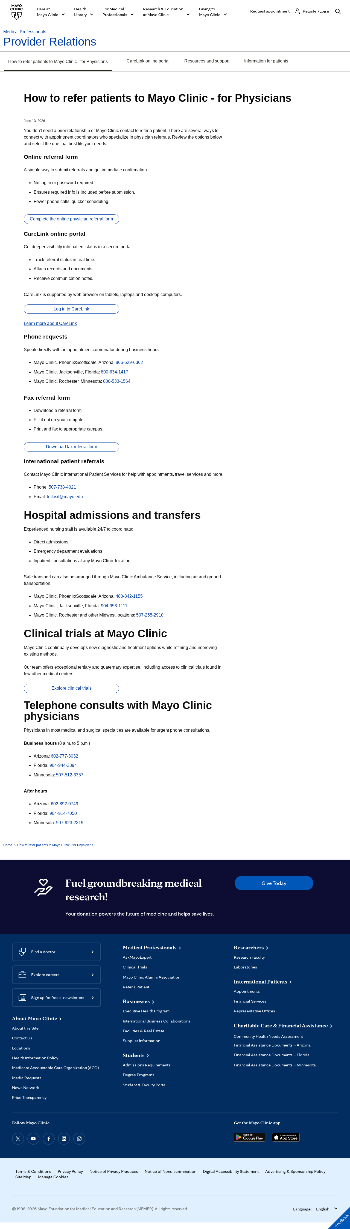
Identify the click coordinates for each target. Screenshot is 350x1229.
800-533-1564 (116, 381)
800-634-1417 (114, 372)
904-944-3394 (63, 765)
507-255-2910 (150, 615)
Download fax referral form (71, 446)
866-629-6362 (129, 362)
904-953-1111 (114, 605)
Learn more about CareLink (50, 323)
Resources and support (206, 61)
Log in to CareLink (71, 309)
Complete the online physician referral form (71, 219)
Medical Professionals (24, 31)
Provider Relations (49, 41)
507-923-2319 (69, 822)
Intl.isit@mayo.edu (65, 496)
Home (7, 845)
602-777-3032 (64, 756)
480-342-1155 (129, 596)
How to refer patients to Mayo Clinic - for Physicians (58, 61)
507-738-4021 (62, 487)
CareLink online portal (148, 61)
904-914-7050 (63, 813)
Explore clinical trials (71, 688)
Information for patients (266, 61)
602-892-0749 (64, 804)
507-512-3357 (69, 775)
